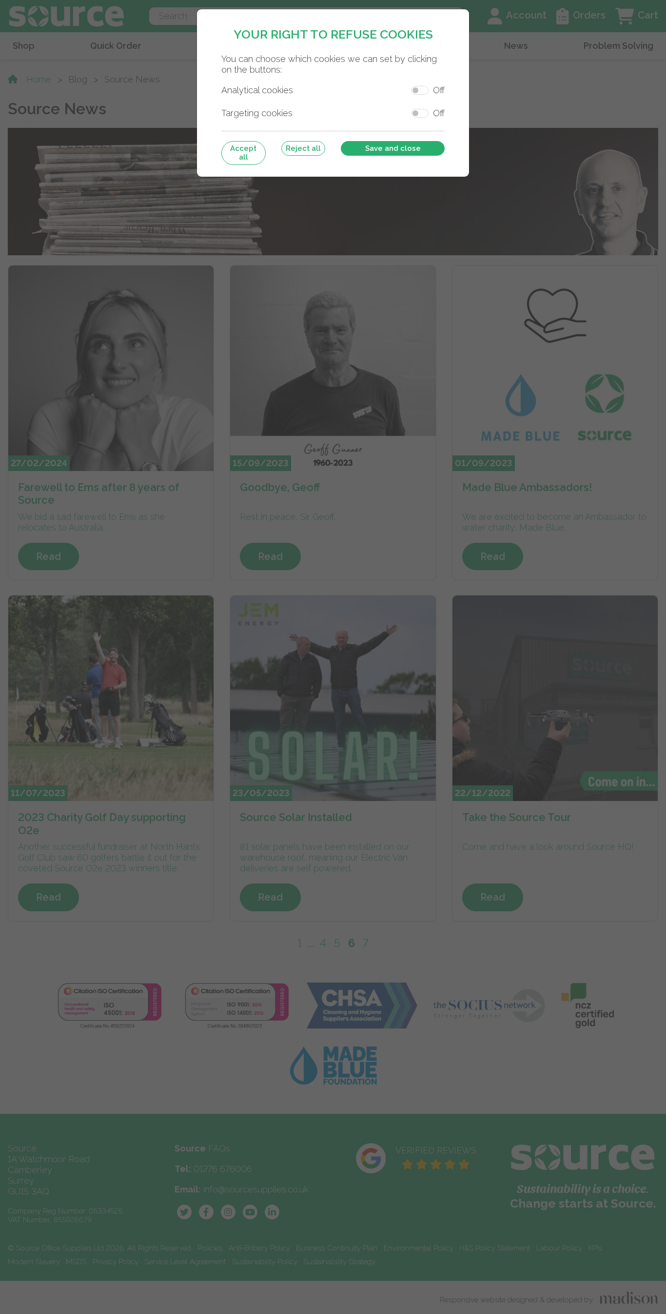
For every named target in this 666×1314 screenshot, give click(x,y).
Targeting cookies (257, 113)
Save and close (393, 148)
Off (439, 90)
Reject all (303, 148)
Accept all (243, 153)
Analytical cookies (257, 90)
